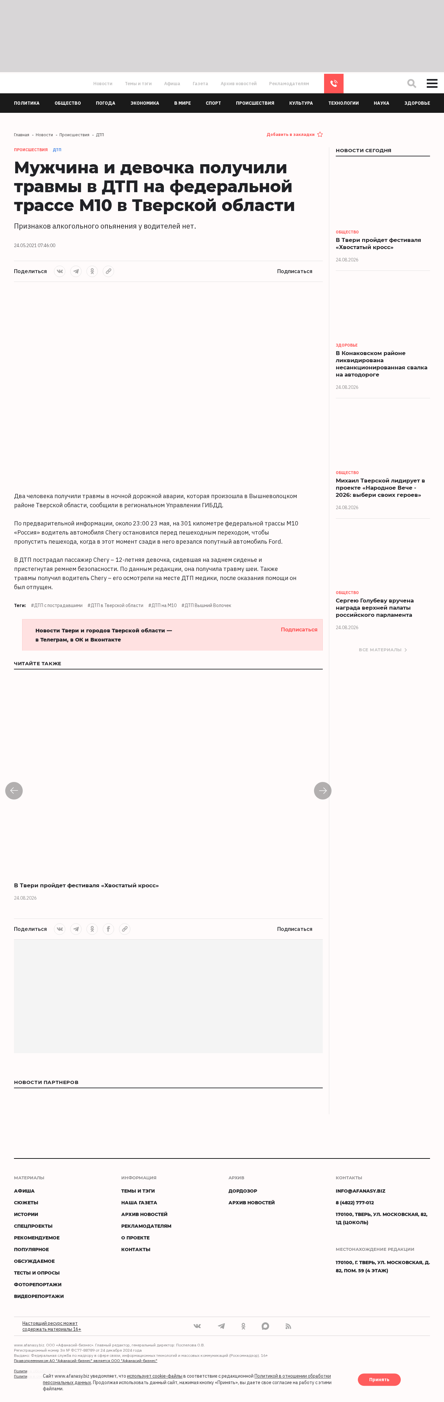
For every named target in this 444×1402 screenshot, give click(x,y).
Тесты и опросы (37, 1273)
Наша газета (139, 1202)
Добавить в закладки (291, 134)
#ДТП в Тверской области (115, 605)
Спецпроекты (33, 1226)
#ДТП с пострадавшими (57, 605)
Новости (102, 83)
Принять (379, 1380)
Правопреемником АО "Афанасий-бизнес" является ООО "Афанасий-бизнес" (85, 1360)
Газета (200, 83)
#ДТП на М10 (162, 605)
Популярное (31, 1249)
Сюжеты (26, 1202)
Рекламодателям (289, 83)
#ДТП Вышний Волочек (206, 605)
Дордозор (243, 1191)
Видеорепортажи (39, 1296)
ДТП (57, 149)
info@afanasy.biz (360, 1191)
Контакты (135, 1249)
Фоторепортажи (37, 1284)
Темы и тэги (138, 83)
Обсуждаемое (34, 1261)
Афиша (172, 83)
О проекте (135, 1238)
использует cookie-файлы (154, 1376)
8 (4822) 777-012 (334, 83)
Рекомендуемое (36, 1238)
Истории (26, 1214)
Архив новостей (239, 83)
